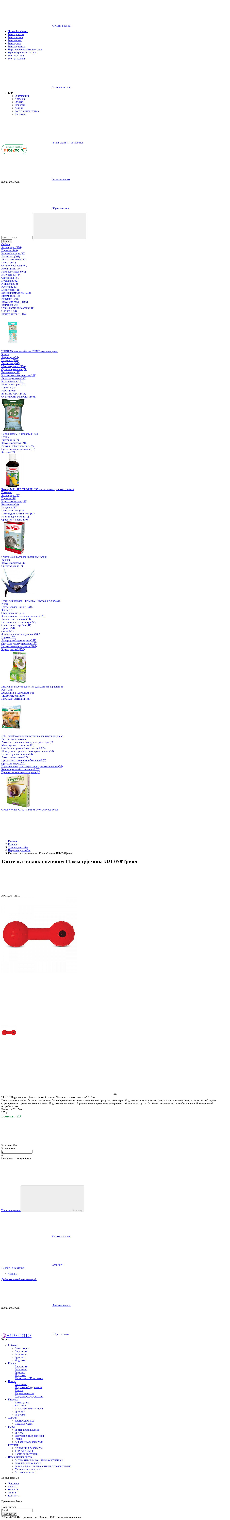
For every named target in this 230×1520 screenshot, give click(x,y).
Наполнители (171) (12, 381)
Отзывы (12, 1273)
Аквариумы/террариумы (29, 1441)
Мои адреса (14, 43)
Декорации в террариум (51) (17, 692)
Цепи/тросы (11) (10, 289)
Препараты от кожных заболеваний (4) (23, 760)
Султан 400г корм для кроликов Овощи (24, 556)
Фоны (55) (7, 610)
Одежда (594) (9, 310)
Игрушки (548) (10, 298)
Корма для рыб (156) (13, 649)
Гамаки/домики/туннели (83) (18, 513)
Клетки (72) (8, 452)
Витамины (21, 1354)
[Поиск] (59, 226)
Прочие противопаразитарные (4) (20, 772)
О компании (22, 95)
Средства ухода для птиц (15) (18, 449)
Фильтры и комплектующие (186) (20, 634)
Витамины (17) (10, 440)
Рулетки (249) (9, 286)
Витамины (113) (10, 295)
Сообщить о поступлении (16, 1158)
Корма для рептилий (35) (15, 698)
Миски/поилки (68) (12, 510)
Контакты (20, 114)
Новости (20, 104)
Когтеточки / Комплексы (29, 1378)
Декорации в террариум (28, 1447)
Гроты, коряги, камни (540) (16, 607)
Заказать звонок (61, 179)
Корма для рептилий (26, 1453)
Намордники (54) (11, 274)
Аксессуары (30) (10, 495)
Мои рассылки (16, 58)
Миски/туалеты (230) (13, 366)
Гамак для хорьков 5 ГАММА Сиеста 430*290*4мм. (31, 600)
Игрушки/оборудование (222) (18, 446)
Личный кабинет (18, 31)
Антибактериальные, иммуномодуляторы (39, 1460)
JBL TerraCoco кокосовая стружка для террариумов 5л (32, 736)
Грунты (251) (8, 637)
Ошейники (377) (10, 277)
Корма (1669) (8, 390)
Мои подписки (16, 46)
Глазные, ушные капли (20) (17, 754)
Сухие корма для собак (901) (17, 307)
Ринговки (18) (9, 283)
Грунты (19, 1432)
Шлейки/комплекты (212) (16, 292)
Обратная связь (60, 208)
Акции (19, 108)
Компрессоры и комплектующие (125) (23, 616)
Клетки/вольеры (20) (13, 253)
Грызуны (6, 492)
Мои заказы (15, 40)
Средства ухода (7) (12, 566)
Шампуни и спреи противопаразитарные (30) (27, 751)
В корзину (77, 1210)
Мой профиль (16, 34)
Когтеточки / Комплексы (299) (18, 375)
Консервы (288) (10, 304)
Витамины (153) (10, 372)
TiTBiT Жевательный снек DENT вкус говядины (29, 351)
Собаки (5, 244)
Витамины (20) (10, 504)
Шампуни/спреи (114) (13, 314)
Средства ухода (23, 1423)
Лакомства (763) (10, 256)
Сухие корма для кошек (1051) (18, 396)
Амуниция (21, 1351)
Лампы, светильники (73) (16, 619)
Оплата (19, 101)
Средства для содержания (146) (19, 643)
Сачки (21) (7, 631)
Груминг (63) (8, 387)
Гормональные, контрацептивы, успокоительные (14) (32, 766)
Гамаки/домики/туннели (29, 1408)
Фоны (18, 1438)
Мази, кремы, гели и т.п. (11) (17, 745)
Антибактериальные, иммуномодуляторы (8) (27, 742)
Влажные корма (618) (13, 393)
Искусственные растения (29, 1435)
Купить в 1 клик (61, 1236)
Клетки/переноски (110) (15, 516)
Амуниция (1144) (11, 268)
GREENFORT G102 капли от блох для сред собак (29, 809)
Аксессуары (22, 1348)
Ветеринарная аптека (13, 739)
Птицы (5, 436)
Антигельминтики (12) (14, 757)
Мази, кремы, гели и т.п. (29, 1469)
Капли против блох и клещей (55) (20, 769)
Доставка (20, 98)
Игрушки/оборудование (28, 1387)
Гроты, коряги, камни (27, 1429)
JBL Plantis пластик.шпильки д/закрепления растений (32, 686)
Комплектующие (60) (13, 271)
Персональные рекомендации (25, 49)
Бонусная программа (27, 111)
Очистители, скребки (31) (16, 625)
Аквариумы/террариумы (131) (18, 640)
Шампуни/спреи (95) (13, 384)
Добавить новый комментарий (19, 1279)
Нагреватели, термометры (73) (18, 622)
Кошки (5, 354)
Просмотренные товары (22, 52)
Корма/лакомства (24, 1393)
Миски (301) (8, 262)
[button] (10, 92)
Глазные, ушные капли (28, 1463)
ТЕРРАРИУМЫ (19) (13, 695)
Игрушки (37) (9, 507)
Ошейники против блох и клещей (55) (23, 748)
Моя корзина (15, 37)
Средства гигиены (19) (14, 519)
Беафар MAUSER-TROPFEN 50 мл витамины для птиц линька (37, 489)
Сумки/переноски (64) (14, 265)
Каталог (7, 241)
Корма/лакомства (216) (14, 443)
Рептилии (7, 689)
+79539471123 (18, 1335)
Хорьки (5, 559)
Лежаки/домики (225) (13, 259)
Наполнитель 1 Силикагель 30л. (19, 433)
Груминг (20, 1357)
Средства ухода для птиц (29, 1396)
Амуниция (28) (10, 357)
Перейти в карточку (12, 1267)
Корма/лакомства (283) (14, 501)
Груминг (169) (9, 250)
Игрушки (20, 1360)
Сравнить (57, 1264)
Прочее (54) (8, 628)
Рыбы (4, 603)
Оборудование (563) (12, 613)
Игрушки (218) (10, 360)
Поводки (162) (9, 280)
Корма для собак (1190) (14, 301)
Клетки (19, 1390)
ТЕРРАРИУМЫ (24, 1450)
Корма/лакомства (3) (13, 562)
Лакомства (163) (10, 363)
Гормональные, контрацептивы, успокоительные (43, 1466)
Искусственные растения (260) (19, 646)
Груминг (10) (8, 498)
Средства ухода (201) (13, 763)
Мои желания (16, 55)
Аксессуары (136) (11, 247)
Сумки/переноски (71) (14, 369)
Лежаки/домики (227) (13, 378)
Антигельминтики (25, 1472)
